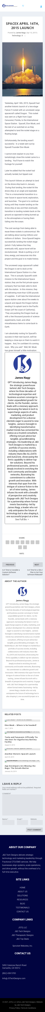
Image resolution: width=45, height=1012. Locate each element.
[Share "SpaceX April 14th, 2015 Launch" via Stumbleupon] (37, 542)
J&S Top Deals (22, 939)
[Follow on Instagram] (19, 987)
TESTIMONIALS (22, 907)
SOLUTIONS (22, 895)
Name (5, 819)
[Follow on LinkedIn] (32, 987)
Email (19, 819)
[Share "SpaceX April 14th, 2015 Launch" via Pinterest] (22, 542)
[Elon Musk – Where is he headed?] (22, 721)
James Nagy (21, 33)
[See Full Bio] (28, 519)
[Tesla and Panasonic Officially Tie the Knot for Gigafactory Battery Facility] (22, 733)
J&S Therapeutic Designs (23, 935)
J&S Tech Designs (22, 931)
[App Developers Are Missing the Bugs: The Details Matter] (22, 761)
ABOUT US (22, 891)
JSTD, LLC (22, 927)
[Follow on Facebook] (13, 987)
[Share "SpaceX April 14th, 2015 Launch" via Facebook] (7, 542)
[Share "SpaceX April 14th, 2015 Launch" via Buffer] (32, 542)
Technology (16, 36)
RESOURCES (22, 899)
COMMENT (6, 794)
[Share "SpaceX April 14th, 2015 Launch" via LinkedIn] (27, 542)
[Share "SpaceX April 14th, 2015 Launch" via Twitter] (12, 542)
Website (33, 819)
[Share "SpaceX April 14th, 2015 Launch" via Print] (25, 547)
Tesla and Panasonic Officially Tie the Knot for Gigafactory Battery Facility (21, 739)
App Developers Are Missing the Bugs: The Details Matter (20, 767)
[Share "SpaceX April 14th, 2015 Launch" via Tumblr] (17, 542)
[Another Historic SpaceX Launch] (22, 749)
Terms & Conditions (28, 1008)
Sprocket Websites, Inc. (22, 946)
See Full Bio (21, 519)
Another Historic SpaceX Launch (20, 754)
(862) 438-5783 (9, 973)
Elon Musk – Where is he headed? (21, 725)
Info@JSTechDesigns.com (13, 978)
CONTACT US (22, 911)
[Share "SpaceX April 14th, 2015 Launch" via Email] (20, 547)
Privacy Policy (14, 1008)
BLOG (22, 903)
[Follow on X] (25, 987)
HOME (22, 887)
